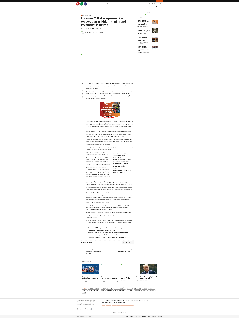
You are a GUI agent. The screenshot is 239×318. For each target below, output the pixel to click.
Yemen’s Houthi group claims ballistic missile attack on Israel (105, 235)
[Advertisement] (107, 44)
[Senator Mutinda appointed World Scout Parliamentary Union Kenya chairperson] (155, 22)
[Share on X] (84, 28)
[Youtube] (83, 309)
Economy (130, 290)
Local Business (114, 6)
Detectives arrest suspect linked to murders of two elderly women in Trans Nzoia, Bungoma (143, 31)
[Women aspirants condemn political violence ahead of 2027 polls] (155, 48)
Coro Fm (116, 300)
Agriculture (109, 290)
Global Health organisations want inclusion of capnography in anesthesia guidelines (122, 170)
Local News (84, 6)
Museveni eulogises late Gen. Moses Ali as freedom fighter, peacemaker (108, 232)
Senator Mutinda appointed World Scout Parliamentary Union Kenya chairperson (143, 22)
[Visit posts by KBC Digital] (83, 32)
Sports (95, 6)
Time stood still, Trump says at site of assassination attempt (105, 228)
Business (99, 6)
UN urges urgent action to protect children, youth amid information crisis (90, 278)
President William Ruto (95, 288)
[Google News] (158, 6)
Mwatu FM (136, 300)
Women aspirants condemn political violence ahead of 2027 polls (143, 48)
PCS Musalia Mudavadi (120, 290)
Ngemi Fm (120, 302)
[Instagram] (88, 309)
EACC (151, 288)
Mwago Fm (146, 300)
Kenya (104, 288)
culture (145, 288)
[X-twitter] (80, 309)
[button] (147, 4)
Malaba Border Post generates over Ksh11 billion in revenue (142, 39)
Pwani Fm (120, 300)
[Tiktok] (85, 309)
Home (82, 13)
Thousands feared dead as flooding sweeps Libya (101, 230)
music (121, 288)
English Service (110, 300)
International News (106, 6)
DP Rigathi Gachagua (93, 290)
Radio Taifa (104, 300)
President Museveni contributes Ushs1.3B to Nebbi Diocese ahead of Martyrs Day (109, 278)
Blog (85, 13)
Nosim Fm (124, 302)
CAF (109, 288)
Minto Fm (125, 300)
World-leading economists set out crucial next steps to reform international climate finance (122, 159)
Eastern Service (105, 302)
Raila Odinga (137, 290)
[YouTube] (156, 6)
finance (84, 290)
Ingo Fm (110, 302)
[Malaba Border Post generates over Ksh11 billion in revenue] (155, 39)
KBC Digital (89, 32)
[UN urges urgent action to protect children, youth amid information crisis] (90, 269)
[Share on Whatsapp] (86, 28)
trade (102, 290)
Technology (133, 288)
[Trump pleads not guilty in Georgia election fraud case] (148, 269)
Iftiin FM (115, 302)
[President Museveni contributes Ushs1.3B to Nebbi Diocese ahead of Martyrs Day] (109, 269)
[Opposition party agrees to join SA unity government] (129, 269)
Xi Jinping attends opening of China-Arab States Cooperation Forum (107, 237)
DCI (140, 288)
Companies (151, 290)
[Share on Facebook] (82, 28)
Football (127, 6)
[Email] (88, 28)
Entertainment (121, 6)
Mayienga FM (130, 300)
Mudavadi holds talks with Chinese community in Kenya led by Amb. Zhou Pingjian (122, 165)
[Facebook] (78, 309)
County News (90, 6)
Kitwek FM (141, 300)
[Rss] (162, 6)
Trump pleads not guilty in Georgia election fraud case (148, 277)
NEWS (78, 6)
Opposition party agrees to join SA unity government (129, 277)
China (127, 288)
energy (144, 290)
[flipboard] (161, 6)
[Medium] (159, 6)
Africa (131, 6)
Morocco (115, 288)
